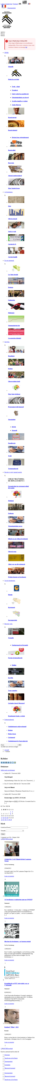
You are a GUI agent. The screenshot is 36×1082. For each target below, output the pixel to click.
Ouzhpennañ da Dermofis (20, 645)
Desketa (10, 287)
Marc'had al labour (14, 394)
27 (7, 820)
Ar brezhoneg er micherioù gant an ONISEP (18, 899)
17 (1, 818)
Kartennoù (11, 607)
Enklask (15, 4)
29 (11, 820)
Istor (9, 206)
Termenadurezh (13, 468)
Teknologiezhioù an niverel (20, 97)
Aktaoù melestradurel (15, 175)
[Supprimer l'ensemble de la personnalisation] (8, 763)
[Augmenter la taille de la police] (4, 763)
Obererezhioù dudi (14, 381)
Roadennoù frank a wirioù (16, 716)
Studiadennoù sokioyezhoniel (17, 726)
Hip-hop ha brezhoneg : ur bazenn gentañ (17, 941)
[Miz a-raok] (1, 806)
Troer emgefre (12, 690)
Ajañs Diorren (16, 105)
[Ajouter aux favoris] (15, 763)
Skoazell (14, 430)
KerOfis (10, 678)
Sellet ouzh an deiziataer (8, 770)
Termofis (11, 638)
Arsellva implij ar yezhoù (20, 101)
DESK (14, 427)
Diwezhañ (10, 839)
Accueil (6, 750)
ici (26, 47)
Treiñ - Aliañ (16, 86)
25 (3, 820)
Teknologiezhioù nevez (15, 526)
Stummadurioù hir (14, 325)
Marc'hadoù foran (14, 188)
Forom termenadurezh (15, 658)
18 (3, 818)
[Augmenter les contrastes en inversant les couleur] (6, 763)
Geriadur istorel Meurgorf (16, 703)
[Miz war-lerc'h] (9, 806)
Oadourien (11, 300)
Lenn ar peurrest (9, 876)
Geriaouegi (11, 737)
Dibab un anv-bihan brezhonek (18, 539)
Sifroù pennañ (12, 219)
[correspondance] (23, 4)
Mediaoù (11, 501)
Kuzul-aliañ (11, 150)
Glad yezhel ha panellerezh (20, 94)
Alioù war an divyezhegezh (16, 564)
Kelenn (10, 368)
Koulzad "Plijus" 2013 (11, 1027)
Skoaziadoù (11, 419)
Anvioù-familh (12, 257)
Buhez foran (12, 734)
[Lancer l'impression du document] (11, 763)
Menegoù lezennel (9, 1068)
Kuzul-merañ (12, 117)
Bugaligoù (11, 356)
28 (9, 820)
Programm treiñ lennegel (16, 407)
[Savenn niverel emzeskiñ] (16, 284)
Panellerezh (11, 443)
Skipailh (10, 66)
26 (5, 820)
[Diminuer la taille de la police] (2, 763)
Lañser (3, 4)
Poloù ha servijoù (13, 79)
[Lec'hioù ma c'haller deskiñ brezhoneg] (16, 271)
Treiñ (10, 456)
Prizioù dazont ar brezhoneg (17, 577)
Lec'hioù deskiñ (13, 274)
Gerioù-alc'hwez (5, 827)
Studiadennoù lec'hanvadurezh (18, 741)
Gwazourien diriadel (14, 338)
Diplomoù (11, 313)
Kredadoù (7, 1065)
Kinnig (10, 594)
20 (7, 818)
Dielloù (14, 665)
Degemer (7, 1055)
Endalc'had (9, 4)
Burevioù (11, 163)
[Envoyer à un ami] (13, 763)
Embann (11, 513)
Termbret (15, 90)
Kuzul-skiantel (12, 130)
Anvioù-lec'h (12, 244)
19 (5, 818)
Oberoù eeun (12, 551)
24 (1, 820)
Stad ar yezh (12, 231)
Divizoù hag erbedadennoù (20, 137)
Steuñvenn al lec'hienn (11, 1058)
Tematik (3, 830)
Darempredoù (12, 8)
